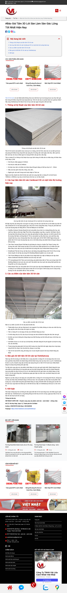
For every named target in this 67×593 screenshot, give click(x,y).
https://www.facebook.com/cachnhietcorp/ (23, 408)
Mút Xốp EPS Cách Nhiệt (53, 83)
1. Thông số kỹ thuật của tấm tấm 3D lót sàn (20, 42)
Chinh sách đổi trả (9, 556)
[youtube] (9, 546)
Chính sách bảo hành (10, 562)
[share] (6, 31)
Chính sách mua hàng (10, 568)
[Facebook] (6, 546)
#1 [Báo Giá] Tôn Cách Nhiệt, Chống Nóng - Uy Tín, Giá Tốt (48, 526)
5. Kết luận (11, 53)
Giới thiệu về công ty (10, 553)
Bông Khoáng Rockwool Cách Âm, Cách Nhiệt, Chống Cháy (33, 85)
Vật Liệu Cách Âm (39, 532)
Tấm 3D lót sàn (9, 98)
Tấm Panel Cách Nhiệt (40, 523)
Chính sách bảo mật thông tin (12, 559)
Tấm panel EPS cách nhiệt (14, 83)
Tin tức (21, 450)
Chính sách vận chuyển (10, 565)
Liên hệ (36, 538)
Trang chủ (8, 18)
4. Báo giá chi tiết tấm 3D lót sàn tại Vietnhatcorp (22, 50)
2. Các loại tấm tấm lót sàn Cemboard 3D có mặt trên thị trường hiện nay (28, 45)
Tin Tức (15, 18)
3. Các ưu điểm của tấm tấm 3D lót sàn (19, 48)
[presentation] (7, 72)
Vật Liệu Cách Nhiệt (39, 529)
